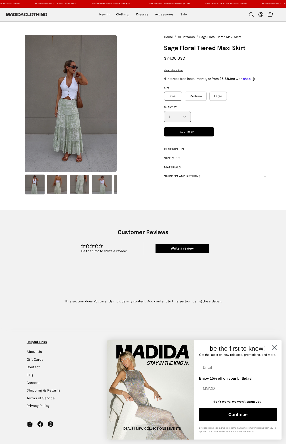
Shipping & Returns (44, 390)
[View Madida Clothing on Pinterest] (50, 424)
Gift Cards (35, 359)
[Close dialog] (274, 347)
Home (168, 37)
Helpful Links (37, 342)
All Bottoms (186, 37)
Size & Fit (172, 158)
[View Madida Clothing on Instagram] (30, 424)
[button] (251, 14)
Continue (238, 414)
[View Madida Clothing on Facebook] (40, 424)
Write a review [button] (182, 248)
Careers (33, 382)
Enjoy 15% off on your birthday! (225, 378)
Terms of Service (41, 398)
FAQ (30, 375)
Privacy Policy (38, 406)
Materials (172, 167)
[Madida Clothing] (26, 14)
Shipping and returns (182, 176)
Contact (33, 367)
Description (174, 149)
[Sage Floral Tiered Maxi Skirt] (35, 184)
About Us (34, 352)
